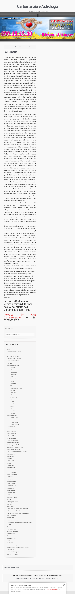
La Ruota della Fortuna (16, 388)
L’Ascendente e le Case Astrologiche (18, 513)
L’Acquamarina (12, 474)
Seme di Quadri (12, 431)
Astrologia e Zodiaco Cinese (15, 447)
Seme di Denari (14, 417)
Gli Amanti (13, 379)
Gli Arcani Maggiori (13, 365)
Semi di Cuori (12, 429)
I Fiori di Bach (12, 461)
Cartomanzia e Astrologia (37, 6)
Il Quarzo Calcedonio (14, 495)
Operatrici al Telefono (13, 356)
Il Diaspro (11, 488)
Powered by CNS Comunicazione (20, 316)
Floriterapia (10, 458)
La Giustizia (13, 383)
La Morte (12, 395)
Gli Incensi (11, 456)
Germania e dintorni (12, 554)
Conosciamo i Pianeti (14, 511)
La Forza (12, 390)
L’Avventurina (12, 481)
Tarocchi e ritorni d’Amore (14, 351)
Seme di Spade (14, 422)
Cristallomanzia (11, 538)
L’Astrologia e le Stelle (13, 445)
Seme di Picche (12, 436)
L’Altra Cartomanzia (12, 440)
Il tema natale (12, 515)
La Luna (12, 406)
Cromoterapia (11, 536)
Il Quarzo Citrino (12, 497)
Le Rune (9, 463)
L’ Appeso (13, 392)
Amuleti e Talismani (12, 531)
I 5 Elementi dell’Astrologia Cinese (17, 451)
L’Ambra (10, 477)
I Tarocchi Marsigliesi (13, 361)
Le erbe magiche (17, 47)
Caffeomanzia (11, 533)
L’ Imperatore (13, 374)
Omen (8, 527)
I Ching (9, 499)
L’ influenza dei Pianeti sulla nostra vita (17, 508)
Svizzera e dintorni (12, 438)
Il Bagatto (12, 367)
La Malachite (11, 490)
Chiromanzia (10, 517)
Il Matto (10, 363)
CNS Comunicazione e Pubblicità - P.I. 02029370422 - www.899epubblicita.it (37, 578)
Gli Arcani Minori (12, 415)
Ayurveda (9, 504)
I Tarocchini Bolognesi (13, 552)
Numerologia (10, 506)
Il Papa (11, 376)
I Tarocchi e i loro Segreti (14, 358)
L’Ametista (13, 472)
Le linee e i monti (13, 520)
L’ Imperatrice (13, 372)
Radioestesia (10, 465)
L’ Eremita (12, 386)
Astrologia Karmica (12, 501)
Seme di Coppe (14, 420)
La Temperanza (14, 397)
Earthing (9, 524)
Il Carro (12, 381)
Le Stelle (12, 404)
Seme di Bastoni (14, 424)
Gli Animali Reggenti (14, 449)
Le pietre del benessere (14, 470)
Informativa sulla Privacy (12, 567)
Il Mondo (12, 413)
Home (8, 47)
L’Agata (10, 479)
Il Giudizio (12, 411)
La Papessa (13, 370)
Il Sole (11, 408)
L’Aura (8, 540)
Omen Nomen (12, 529)
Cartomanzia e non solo (13, 354)
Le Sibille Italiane (11, 426)
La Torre (12, 401)
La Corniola (11, 483)
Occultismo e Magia (12, 545)
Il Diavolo (12, 399)
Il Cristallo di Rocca (13, 486)
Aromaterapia (11, 454)
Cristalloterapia (11, 467)
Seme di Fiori (12, 433)
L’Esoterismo (10, 542)
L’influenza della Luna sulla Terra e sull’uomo (19, 522)
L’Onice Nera (11, 492)
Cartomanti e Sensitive (13, 442)
